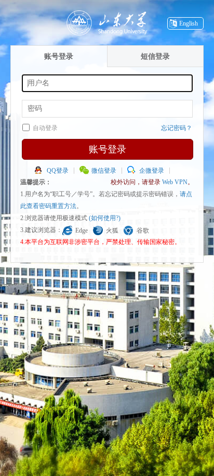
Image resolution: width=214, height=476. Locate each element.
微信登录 (103, 170)
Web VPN (175, 182)
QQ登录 (58, 170)
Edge (81, 230)
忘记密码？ (176, 128)
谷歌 (143, 230)
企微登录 (151, 170)
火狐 (112, 230)
